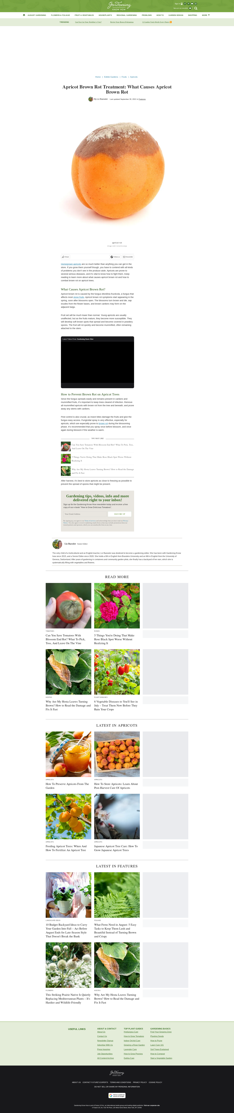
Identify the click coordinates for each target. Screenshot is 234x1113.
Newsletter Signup (105, 1041)
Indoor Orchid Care (132, 1041)
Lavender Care (130, 1049)
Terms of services (90, 521)
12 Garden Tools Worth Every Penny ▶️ (157, 22)
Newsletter (129, 257)
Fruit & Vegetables (84, 15)
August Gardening (37, 15)
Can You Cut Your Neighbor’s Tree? (88, 22)
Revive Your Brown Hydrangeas (121, 22)
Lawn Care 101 (157, 1045)
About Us (101, 1032)
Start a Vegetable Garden (161, 1058)
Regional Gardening (127, 15)
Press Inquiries (103, 1049)
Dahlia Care (129, 1058)
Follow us (116, 257)
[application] (97, 362)
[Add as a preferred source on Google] (117, 1095)
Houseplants (105, 15)
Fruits (124, 77)
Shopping (192, 15)
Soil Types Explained (159, 1049)
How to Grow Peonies (133, 1054)
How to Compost (157, 1054)
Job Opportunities (104, 1054)
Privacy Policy (140, 1082)
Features (142, 99)
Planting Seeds (157, 1036)
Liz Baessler (102, 99)
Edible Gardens (111, 77)
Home (98, 77)
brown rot (103, 423)
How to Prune (156, 1041)
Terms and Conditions (120, 1082)
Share (67, 257)
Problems (147, 15)
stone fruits (78, 297)
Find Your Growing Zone (161, 1032)
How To (160, 15)
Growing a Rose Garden (134, 1045)
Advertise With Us (105, 1045)
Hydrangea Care (131, 1032)
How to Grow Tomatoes (134, 1036)
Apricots (133, 77)
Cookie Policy (155, 1082)
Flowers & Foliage (60, 15)
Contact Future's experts (95, 1082)
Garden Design (176, 15)
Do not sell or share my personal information (117, 1087)
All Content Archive (105, 1058)
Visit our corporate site (152, 1105)
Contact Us (102, 1036)
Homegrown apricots (71, 264)
